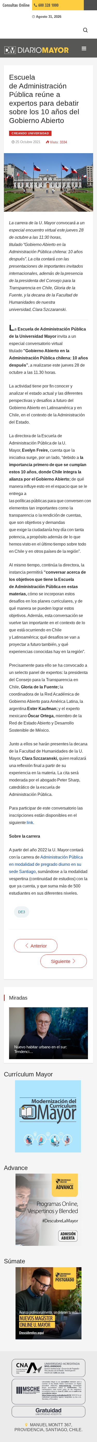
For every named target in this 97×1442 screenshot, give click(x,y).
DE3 (21, 912)
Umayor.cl (90, 5)
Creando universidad (30, 133)
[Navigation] (84, 48)
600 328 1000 (47, 5)
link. (30, 822)
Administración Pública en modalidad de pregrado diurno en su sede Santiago (46, 864)
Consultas (16, 5)
